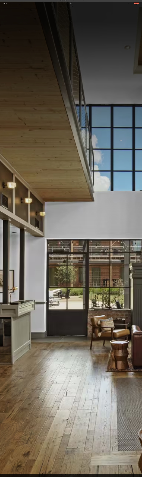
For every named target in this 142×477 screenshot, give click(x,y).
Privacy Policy (65, 475)
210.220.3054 (5, 3)
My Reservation (136, 4)
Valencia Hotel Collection (63, 0)
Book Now (136, 3)
